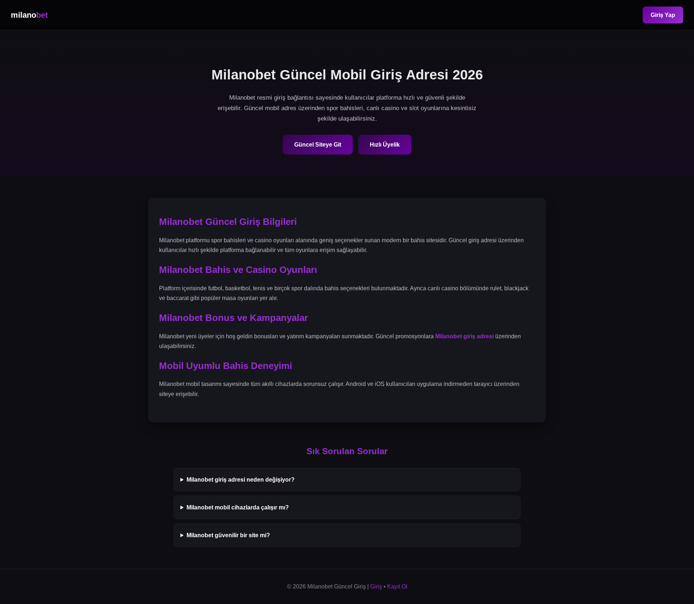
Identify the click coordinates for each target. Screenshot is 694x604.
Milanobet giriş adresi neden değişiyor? (241, 480)
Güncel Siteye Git (317, 145)
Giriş (376, 586)
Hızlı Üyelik (385, 145)
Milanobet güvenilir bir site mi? (228, 535)
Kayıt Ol (397, 586)
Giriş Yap (663, 15)
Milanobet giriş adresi (464, 336)
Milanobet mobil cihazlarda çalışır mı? (238, 507)
